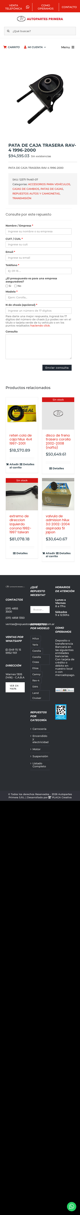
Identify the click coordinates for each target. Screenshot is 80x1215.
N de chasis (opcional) (21, 305)
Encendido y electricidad (40, 739)
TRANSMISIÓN (21, 198)
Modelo (11, 291)
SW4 (35, 686)
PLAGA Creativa (62, 797)
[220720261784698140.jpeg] (40, 99)
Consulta (12, 331)
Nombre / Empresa (19, 225)
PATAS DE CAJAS (52, 189)
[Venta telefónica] (71, 1206)
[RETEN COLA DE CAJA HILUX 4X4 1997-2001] (22, 413)
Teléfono (12, 265)
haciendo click (40, 325)
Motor (37, 749)
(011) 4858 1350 (15, 617)
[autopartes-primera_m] (40, 16)
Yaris (35, 644)
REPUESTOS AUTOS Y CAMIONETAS (36, 193)
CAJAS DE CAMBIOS (25, 189)
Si (9, 286)
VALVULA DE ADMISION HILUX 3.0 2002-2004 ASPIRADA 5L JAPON (58, 524)
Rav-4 (35, 680)
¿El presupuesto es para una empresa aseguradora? (31, 280)
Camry (36, 674)
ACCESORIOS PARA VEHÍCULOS (49, 184)
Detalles (28, 464)
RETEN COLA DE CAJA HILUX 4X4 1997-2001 (20, 439)
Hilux (35, 638)
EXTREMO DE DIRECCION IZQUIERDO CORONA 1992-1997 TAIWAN (20, 524)
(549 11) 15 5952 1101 (13, 651)
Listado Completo (39, 765)
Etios (35, 668)
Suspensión (40, 756)
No (19, 286)
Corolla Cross (36, 659)
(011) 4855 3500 (12, 610)
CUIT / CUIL (14, 239)
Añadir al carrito (15, 466)
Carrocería (39, 729)
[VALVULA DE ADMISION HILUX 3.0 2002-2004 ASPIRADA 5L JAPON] (58, 494)
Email (10, 252)
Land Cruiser (36, 695)
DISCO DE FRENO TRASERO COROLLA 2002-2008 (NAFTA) (58, 441)
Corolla (36, 650)
